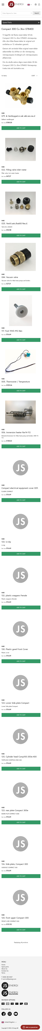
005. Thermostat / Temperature (16, 381)
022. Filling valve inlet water (14, 169)
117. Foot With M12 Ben (12, 330)
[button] (34, 75)
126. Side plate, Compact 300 (15, 864)
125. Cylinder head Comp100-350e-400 (19, 756)
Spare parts (5, 967)
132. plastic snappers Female (14, 595)
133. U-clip (6, 541)
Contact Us (5, 971)
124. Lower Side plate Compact (15, 703)
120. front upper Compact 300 (15, 917)
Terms (3, 973)
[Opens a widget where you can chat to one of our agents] (30, 1027)
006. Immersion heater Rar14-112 (16, 432)
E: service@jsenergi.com (9, 979)
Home (3, 965)
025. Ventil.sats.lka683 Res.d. (15, 223)
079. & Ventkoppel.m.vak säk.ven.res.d (18, 116)
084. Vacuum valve (10, 277)
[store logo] (15, 4)
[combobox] (17, 13)
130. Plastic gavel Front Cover (15, 649)
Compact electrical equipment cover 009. (20, 488)
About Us (4, 969)
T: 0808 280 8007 (7, 977)
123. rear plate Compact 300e (15, 810)
